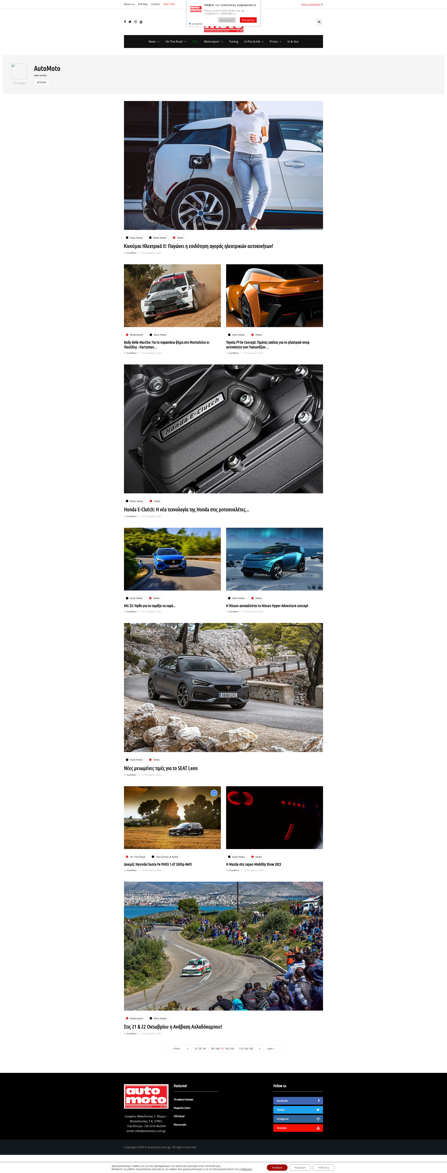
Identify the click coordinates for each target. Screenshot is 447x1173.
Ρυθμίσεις (246, 1169)
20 (200, 1048)
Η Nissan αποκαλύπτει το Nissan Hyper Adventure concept (267, 605)
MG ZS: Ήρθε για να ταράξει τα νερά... (149, 605)
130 (251, 1048)
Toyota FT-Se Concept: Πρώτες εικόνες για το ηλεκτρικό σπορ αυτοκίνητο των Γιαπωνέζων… (267, 344)
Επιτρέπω (248, 20)
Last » (270, 1048)
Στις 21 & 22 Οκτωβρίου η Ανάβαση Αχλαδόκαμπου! (173, 1026)
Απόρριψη (300, 1167)
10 (196, 1048)
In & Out (293, 41)
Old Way (143, 4)
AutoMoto (47, 68)
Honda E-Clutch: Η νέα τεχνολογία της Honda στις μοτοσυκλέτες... (186, 509)
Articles (41, 82)
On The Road (174, 41)
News (152, 41)
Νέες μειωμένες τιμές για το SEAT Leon (161, 768)
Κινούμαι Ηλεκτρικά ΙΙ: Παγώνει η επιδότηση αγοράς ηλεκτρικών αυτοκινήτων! (198, 246)
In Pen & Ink (252, 41)
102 (227, 1048)
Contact (155, 4)
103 (232, 1048)
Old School (179, 1116)
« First (176, 1048)
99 (212, 1048)
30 (204, 1048)
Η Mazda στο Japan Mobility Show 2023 (253, 864)
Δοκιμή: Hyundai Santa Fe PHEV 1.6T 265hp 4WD (158, 864)
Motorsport (211, 41)
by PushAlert (197, 23)
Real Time (169, 4)
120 (246, 1048)
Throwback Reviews (183, 1099)
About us (129, 4)
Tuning (233, 41)
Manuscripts (180, 1124)
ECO (195, 41)
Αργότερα (227, 20)
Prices (274, 41)
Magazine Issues (182, 1107)
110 (241, 1048)
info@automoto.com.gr (150, 1131)
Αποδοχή (277, 1167)
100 (217, 1048)
